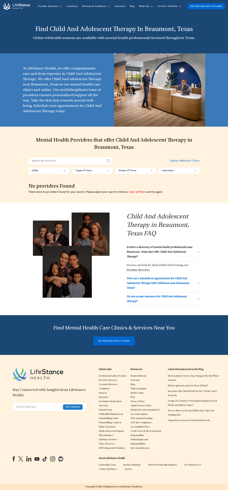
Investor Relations (132, 465)
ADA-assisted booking (142, 418)
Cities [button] (49, 170)
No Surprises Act (192, 465)
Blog (133, 384)
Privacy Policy (138, 401)
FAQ (133, 397)
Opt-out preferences (140, 448)
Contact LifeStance (108, 469)
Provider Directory (138, 270)
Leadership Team (107, 465)
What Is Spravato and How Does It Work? (188, 386)
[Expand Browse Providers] (61, 6)
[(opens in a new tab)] (14, 458)
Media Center (137, 393)
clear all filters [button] (137, 192)
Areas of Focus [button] (136, 170)
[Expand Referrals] (151, 6)
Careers (128, 469)
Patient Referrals (138, 376)
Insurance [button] (179, 170)
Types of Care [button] (92, 170)
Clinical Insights (138, 389)
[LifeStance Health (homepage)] (16, 6)
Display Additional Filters (184, 161)
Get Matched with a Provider (206, 6)
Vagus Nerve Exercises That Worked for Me (189, 420)
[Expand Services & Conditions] (108, 6)
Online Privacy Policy (141, 406)
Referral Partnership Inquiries (162, 465)
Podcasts (135, 380)
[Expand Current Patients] (180, 6)
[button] (48, 6)
